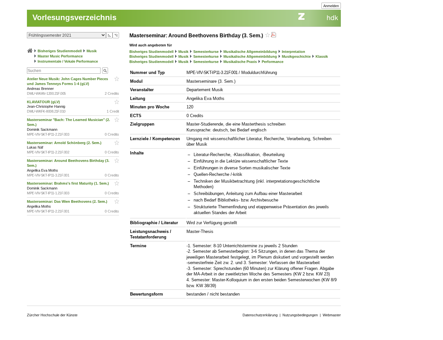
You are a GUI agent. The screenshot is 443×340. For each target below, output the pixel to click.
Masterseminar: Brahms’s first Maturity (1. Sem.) (68, 183)
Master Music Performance (60, 56)
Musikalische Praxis (240, 62)
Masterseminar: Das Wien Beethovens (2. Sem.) (67, 201)
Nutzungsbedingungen (300, 315)
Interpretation (293, 52)
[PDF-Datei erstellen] (273, 35)
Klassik (322, 56)
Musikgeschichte (296, 56)
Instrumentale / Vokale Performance (68, 61)
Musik (92, 51)
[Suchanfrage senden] (105, 70)
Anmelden (331, 6)
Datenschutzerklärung (260, 315)
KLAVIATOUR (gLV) (44, 102)
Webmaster (332, 315)
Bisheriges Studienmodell (60, 51)
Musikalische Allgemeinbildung (250, 52)
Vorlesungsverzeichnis (74, 17)
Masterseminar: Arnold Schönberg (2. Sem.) (64, 143)
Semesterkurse (206, 52)
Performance (272, 62)
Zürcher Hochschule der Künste (52, 315)
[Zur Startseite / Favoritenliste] (30, 51)
